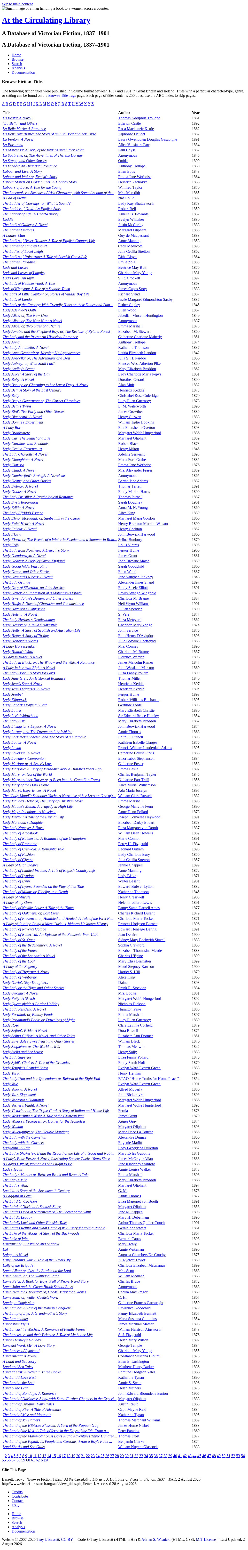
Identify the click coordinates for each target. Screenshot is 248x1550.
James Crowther (130, 411)
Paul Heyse (127, 150)
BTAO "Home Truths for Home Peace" (148, 1079)
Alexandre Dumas (132, 1137)
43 (190, 1456)
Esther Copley (129, 305)
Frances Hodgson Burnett (137, 924)
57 (14, 1460)
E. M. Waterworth (132, 406)
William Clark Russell (135, 796)
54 (243, 1456)
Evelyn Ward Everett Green (139, 1068)
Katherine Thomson (133, 347)
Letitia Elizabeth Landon (137, 353)
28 (117, 1456)
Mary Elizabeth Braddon (137, 369)
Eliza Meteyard (129, 620)
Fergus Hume (128, 550)
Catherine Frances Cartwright (140, 1303)
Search (17, 64)
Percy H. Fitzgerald (133, 844)
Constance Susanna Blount (138, 1356)
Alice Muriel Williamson (137, 785)
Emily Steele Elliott (133, 588)
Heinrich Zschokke (132, 182)
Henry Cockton (130, 529)
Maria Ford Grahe (132, 459)
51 (228, 1456)
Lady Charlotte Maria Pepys (139, 374)
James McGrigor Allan (135, 1159)
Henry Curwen (129, 417)
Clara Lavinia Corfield (135, 1025)
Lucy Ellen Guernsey (134, 401)
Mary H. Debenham (133, 1217)
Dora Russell (128, 1030)
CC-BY (67, 1539)
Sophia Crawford (131, 945)
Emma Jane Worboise (134, 177)
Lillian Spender (130, 609)
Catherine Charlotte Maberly (140, 337)
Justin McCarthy (130, 225)
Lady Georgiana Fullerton (138, 1148)
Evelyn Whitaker (131, 219)
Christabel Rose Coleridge (138, 395)
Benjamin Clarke (131, 1441)
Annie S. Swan (129, 1383)
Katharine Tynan (131, 1377)
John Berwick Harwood (136, 534)
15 (54, 1456)
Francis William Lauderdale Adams (145, 748)
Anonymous (127, 155)
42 (185, 1456)
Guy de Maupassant (133, 235)
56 (9, 1460)
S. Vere (123, 614)
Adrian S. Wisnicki (155, 1539)
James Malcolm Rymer (135, 662)
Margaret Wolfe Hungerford (139, 433)
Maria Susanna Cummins (137, 1319)
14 (49, 1456)
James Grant (127, 556)
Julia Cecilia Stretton (134, 251)
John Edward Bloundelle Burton (143, 1393)
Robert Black (128, 443)
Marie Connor (129, 838)
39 (170, 1456)
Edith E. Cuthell (130, 737)
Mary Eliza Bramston (134, 961)
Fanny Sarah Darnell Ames (139, 908)
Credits (17, 1492)
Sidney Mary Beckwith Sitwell (141, 940)
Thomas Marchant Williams (139, 1420)
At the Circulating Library (46, 20)
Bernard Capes (129, 1239)
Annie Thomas (129, 732)
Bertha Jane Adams (133, 481)
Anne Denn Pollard (133, 812)
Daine (122, 982)
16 (59, 1456)
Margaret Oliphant (132, 230)
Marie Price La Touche (135, 1132)
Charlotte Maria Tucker (136, 918)
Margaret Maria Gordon (136, 518)
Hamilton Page (129, 1009)
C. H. (122, 1297)
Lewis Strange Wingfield (137, 593)
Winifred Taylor (130, 187)
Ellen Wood (127, 310)
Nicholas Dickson (132, 1004)
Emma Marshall (130, 326)
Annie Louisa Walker (134, 1169)
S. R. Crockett (129, 278)
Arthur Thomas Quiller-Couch (141, 1223)
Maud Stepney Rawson (136, 966)
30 (127, 1456)
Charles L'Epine (130, 956)
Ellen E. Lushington (133, 1361)
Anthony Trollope (132, 166)
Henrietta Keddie (131, 390)
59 (23, 1460)
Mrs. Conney (128, 646)
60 (28, 1460)
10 (30, 1456)
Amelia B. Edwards (133, 214)
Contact (17, 1501)
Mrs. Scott (126, 1271)
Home (16, 55)
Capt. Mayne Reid (132, 1409)
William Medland (131, 1276)
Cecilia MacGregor (132, 1292)
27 (112, 1456)
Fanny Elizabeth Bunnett (137, 1313)
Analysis (18, 68)
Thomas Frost (128, 1436)
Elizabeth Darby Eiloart (136, 822)
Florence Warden (131, 657)
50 (223, 1456)
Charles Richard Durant (136, 913)
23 (93, 1456)
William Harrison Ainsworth (139, 1329)
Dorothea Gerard (131, 379)
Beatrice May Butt (132, 267)
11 (35, 1456)
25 (102, 1456)
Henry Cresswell (131, 897)
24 (98, 1456)
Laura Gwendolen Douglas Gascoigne (147, 139)
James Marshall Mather (136, 1324)
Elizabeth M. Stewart (134, 331)
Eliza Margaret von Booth (138, 828)
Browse (17, 59)
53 (238, 1456)
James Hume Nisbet (133, 1425)
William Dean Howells (135, 833)
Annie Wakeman (131, 1249)
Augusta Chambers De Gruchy (142, 1255)
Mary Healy (127, 1244)
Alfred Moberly (130, 1089)
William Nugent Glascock (138, 1447)
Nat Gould (126, 198)
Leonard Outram (131, 849)
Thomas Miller (129, 678)
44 (194, 1456)
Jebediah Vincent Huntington (140, 315)
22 (88, 1456)
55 (4, 1460)
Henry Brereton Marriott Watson (143, 524)
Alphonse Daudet (131, 134)
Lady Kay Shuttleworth (136, 203)
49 (219, 1456)
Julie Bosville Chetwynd (137, 641)
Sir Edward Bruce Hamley (138, 716)
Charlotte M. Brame (133, 598)
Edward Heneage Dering (137, 929)
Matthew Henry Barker (136, 1367)
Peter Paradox (129, 1431)
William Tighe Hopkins (136, 422)
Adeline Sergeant (131, 454)
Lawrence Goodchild (134, 1308)
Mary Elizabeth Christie (136, 710)
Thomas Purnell (130, 497)
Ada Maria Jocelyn (132, 790)
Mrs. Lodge (127, 993)
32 (136, 1456)
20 (78, 1456)
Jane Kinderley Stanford (136, 1164)
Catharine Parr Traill (133, 780)
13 (44, 1456)
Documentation (23, 72)
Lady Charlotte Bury (134, 854)
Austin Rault (128, 1404)
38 (165, 1456)
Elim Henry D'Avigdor (135, 636)
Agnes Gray (127, 1121)
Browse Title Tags (62, 95)
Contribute (20, 1496)
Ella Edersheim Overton (136, 427)
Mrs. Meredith (129, 193)
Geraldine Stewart (132, 1228)
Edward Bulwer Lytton (136, 886)
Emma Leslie (128, 769)
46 (204, 1456)
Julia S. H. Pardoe (132, 358)
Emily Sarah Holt (131, 1063)
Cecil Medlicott (130, 246)
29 (122, 1456)
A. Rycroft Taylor (131, 1260)
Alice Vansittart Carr (133, 145)
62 (38, 1460)
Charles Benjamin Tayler (137, 774)
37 (161, 1456)
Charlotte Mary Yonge (135, 273)
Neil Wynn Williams (133, 604)
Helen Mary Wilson (133, 1340)
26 (107, 1456)
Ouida (123, 161)
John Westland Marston (136, 668)
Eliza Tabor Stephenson (136, 758)
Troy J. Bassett (48, 1539)
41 (180, 1456)
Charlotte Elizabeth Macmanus (141, 1265)
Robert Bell (127, 209)
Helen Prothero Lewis (135, 902)
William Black (129, 1041)
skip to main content (17, 4)
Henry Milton (128, 449)
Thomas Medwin (131, 1046)
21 (83, 1456)
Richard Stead (129, 294)
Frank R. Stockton (132, 988)
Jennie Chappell (130, 865)
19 (73, 1456)
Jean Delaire (127, 934)
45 (199, 1456)
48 (214, 1456)
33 (141, 1456)
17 (64, 1456)
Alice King (126, 513)
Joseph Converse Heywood (139, 817)
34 (146, 1456)
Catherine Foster (130, 764)
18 (68, 1456)
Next (44, 1460)
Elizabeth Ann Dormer (135, 1036)
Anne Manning (129, 241)
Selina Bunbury (130, 540)
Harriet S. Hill (129, 972)
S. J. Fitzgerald (129, 1335)
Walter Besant (129, 881)
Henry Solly (127, 1052)
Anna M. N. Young (133, 508)
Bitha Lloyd (127, 257)
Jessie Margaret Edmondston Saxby (145, 299)
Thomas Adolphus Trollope (139, 118)
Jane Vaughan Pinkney (135, 577)
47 (209, 1456)
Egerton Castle (129, 123)
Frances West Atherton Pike (139, 363)
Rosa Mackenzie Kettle (136, 129)
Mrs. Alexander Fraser (135, 470)
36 (156, 1456)
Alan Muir (126, 385)
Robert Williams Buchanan (138, 700)
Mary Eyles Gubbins (134, 1153)
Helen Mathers (129, 1388)
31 (131, 1456)
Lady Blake (127, 876)
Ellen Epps (126, 171)
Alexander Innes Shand (136, 582)
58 (18, 1460)
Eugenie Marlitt (130, 1143)
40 (175, 1456)
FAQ (15, 1505)
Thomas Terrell (129, 486)
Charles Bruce (129, 1281)
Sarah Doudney (130, 502)
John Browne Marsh (133, 561)
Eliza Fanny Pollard (133, 673)
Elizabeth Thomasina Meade (140, 950)
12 (39, 1456)
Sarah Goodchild (131, 566)
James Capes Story (132, 289)
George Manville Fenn (135, 806)
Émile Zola (126, 262)
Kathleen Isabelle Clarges (137, 742)
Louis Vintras (128, 545)
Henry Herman (129, 1073)
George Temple (130, 1345)
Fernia (123, 1111)
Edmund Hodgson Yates (136, 1372)
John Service (128, 630)
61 (33, 1460)
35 (151, 1456)
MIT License (206, 1539)
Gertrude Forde (130, 705)
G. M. (122, 1191)
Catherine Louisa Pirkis (136, 753)
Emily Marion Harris (134, 491)
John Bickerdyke (131, 1095)
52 (233, 1456)
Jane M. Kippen (130, 1212)
